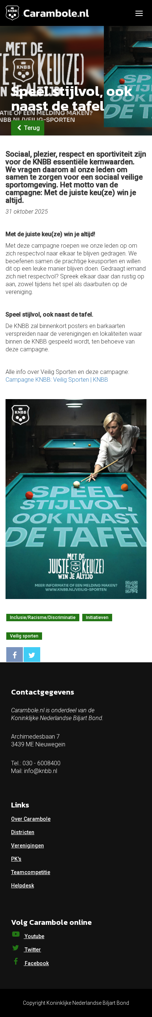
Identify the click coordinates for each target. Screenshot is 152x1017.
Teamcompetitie (30, 872)
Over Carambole (31, 819)
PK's (16, 859)
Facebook (36, 963)
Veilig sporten (24, 636)
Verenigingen (27, 846)
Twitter (32, 950)
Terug (31, 127)
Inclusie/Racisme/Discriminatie (43, 617)
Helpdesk (22, 886)
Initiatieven (97, 617)
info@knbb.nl (40, 771)
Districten (22, 832)
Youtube (34, 936)
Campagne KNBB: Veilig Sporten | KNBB (57, 379)
